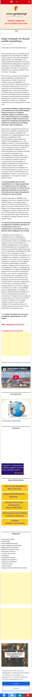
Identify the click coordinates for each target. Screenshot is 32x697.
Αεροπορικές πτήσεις (8, 539)
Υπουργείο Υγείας (6, 564)
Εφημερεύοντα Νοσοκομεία (9, 547)
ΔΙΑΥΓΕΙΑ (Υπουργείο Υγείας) (10, 549)
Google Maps (5, 541)
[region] (16, 682)
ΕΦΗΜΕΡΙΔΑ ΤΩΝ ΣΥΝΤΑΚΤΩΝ (13, 331)
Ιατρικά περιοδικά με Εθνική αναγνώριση (14, 568)
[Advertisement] (16, 344)
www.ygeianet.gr (16, 13)
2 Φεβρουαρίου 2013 (6, 44)
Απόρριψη (16, 693)
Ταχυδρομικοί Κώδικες (8, 557)
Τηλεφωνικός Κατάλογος (9, 562)
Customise (16, 688)
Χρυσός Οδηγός (6, 566)
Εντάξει (16, 683)
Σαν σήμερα (5, 555)
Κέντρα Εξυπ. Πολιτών (8, 551)
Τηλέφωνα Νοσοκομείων (9, 559)
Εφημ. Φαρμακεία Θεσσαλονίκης (11, 545)
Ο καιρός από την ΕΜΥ (8, 553)
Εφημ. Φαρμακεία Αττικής (9, 543)
